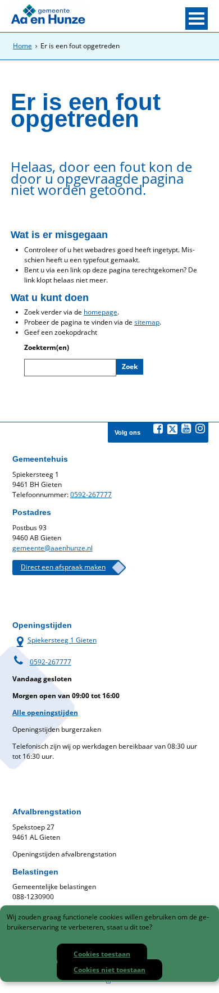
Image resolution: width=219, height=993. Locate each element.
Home (22, 46)
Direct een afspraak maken (63, 567)
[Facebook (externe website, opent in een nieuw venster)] (158, 428)
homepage (100, 312)
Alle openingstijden (45, 712)
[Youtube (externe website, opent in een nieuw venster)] (186, 428)
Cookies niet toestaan (109, 969)
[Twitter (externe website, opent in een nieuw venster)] (172, 429)
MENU (196, 18)
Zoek (130, 366)
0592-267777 (91, 494)
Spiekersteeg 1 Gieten (54, 640)
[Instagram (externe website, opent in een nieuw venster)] (200, 428)
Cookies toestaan (102, 954)
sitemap (146, 322)
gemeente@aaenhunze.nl (52, 548)
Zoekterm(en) (46, 347)
